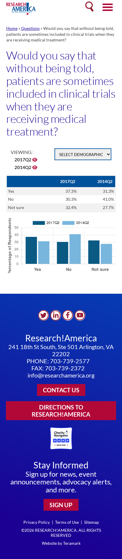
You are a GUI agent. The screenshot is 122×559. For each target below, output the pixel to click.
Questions (30, 28)
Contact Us (61, 389)
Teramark (72, 543)
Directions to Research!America (61, 411)
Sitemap (91, 522)
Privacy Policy (36, 522)
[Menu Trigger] (107, 6)
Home (11, 28)
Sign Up (61, 504)
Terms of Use (67, 522)
